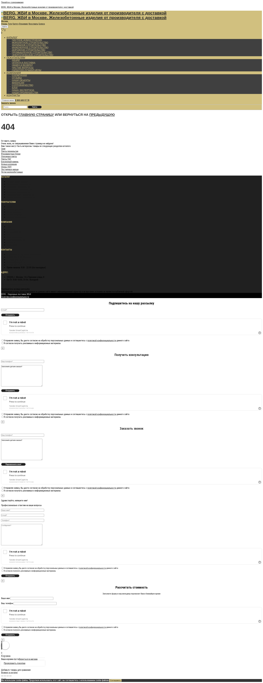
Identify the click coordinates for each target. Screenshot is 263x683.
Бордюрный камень (9, 161)
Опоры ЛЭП (6, 167)
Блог (9, 234)
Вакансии (11, 229)
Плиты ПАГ (6, 159)
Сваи (3, 148)
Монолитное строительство (19, 184)
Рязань (4, 24)
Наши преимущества (16, 239)
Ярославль (33, 24)
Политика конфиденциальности (15, 284)
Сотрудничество (14, 232)
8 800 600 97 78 (22, 100)
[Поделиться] (5, 675)
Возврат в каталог (9, 672)
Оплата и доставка (15, 209)
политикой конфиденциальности (101, 340)
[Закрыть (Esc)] (2, 675)
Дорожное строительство (18, 192)
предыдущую (102, 114)
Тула (10, 24)
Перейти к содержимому (12, 2)
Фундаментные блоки (10, 154)
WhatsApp (19, 257)
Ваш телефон (7, 603)
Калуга (15, 24)
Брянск (42, 24)
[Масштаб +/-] (10, 675)
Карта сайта (12, 245)
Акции (9, 207)
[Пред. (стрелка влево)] (2, 678)
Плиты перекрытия (9, 151)
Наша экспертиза (14, 237)
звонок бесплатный (24, 254)
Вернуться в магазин (28, 659)
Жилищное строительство (19, 187)
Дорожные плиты (9, 156)
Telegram (19, 265)
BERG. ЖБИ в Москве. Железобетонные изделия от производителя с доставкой (37, 7)
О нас (9, 226)
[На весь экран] (8, 675)
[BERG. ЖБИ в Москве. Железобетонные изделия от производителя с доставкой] (83, 13)
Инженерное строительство (19, 189)
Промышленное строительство (21, 194)
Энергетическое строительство (21, 197)
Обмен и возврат (14, 212)
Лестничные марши (9, 169)
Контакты (11, 242)
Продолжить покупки (14, 663)
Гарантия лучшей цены (17, 217)
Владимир (23, 24)
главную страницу (36, 114)
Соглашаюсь (115, 680)
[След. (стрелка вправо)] (5, 678)
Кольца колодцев (9, 164)
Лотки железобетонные (12, 172)
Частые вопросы (14, 214)
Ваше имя (5, 598)
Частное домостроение (17, 181)
